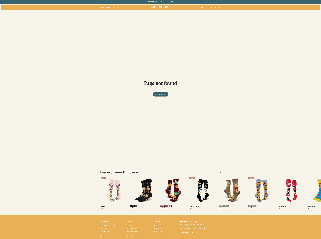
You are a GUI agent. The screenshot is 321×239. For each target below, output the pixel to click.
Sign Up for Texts (198, 228)
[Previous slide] (2, 2)
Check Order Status (132, 231)
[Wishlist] (208, 7)
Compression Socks (105, 234)
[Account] (215, 7)
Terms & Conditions (132, 234)
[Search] (212, 7)
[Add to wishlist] (126, 178)
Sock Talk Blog (158, 228)
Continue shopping (160, 94)
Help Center (130, 225)
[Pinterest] (196, 232)
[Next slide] (319, 2)
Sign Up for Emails (185, 228)
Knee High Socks (104, 231)
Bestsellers (157, 234)
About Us (156, 225)
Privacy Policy (131, 237)
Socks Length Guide (132, 228)
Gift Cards (103, 237)
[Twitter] (193, 232)
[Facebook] (181, 232)
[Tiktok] (190, 232)
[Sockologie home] (160, 7)
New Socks (157, 237)
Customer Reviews (159, 231)
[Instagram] (184, 232)
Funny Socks (103, 228)
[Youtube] (187, 232)
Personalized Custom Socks (108, 225)
